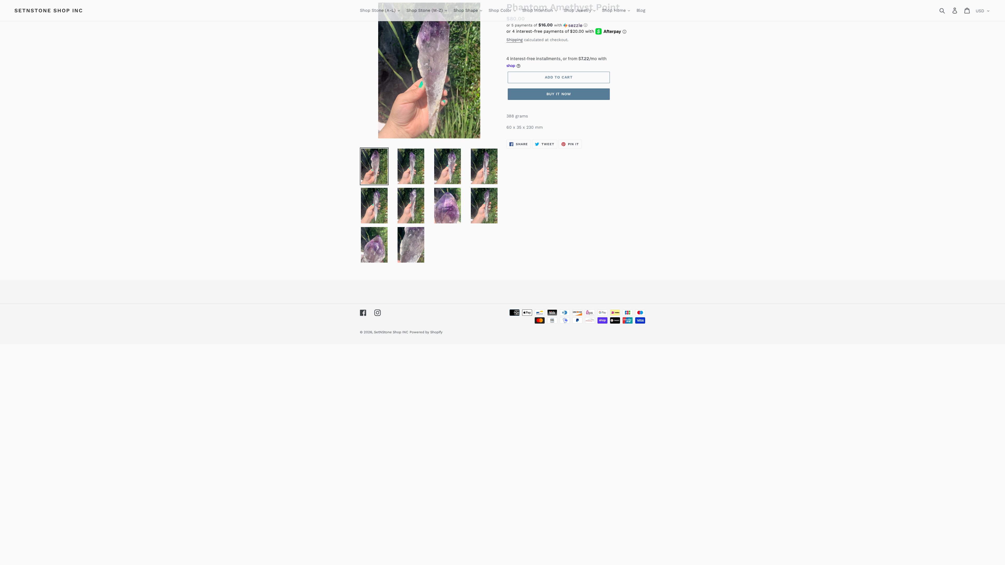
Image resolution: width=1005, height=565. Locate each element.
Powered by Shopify (426, 332)
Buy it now (558, 94)
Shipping (514, 39)
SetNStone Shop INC (48, 10)
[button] (575, 25)
